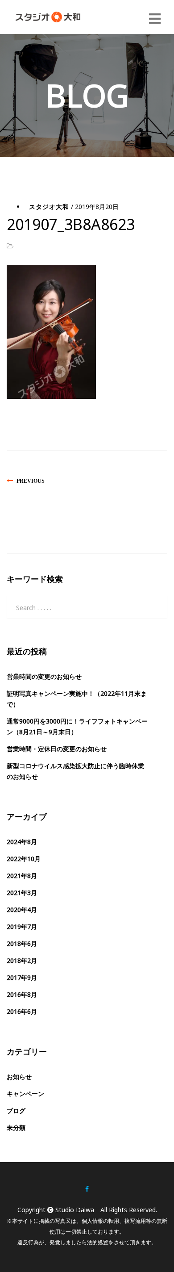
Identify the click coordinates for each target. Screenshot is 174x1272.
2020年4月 (22, 909)
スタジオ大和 (49, 206)
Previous (31, 481)
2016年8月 (22, 994)
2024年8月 (22, 841)
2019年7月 (22, 926)
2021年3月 (22, 892)
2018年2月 (22, 960)
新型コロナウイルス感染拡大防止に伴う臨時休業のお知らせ (75, 771)
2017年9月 (22, 977)
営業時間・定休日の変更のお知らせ (57, 749)
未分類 (16, 1127)
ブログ (16, 1110)
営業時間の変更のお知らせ (44, 676)
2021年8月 (22, 875)
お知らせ (19, 1076)
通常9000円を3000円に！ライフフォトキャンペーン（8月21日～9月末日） (77, 726)
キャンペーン (25, 1093)
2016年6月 (22, 1011)
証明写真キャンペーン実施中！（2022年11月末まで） (77, 698)
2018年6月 (22, 943)
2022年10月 (24, 858)
